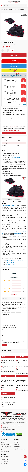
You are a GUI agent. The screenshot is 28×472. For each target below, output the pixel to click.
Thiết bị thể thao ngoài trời (19, 449)
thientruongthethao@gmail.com (9, 429)
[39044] (12, 50)
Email (3, 335)
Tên (3, 329)
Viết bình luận (14, 294)
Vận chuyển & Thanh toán (6, 444)
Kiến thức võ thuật (4, 461)
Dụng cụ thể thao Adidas (18, 9)
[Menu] (1, 5)
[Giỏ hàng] (26, 2)
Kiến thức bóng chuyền (5, 463)
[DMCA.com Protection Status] (19, 434)
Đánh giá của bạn (5, 310)
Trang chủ (3, 9)
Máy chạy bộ (16, 447)
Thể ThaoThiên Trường (8, 205)
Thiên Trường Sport (11, 262)
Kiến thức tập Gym (4, 457)
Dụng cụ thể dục (9, 9)
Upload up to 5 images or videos (9, 325)
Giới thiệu (3, 441)
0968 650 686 (17, 233)
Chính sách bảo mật (5, 451)
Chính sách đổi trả (4, 449)
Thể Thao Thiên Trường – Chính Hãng (15, 260)
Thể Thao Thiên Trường (11, 264)
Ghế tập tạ (16, 441)
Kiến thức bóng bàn (5, 456)
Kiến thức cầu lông (4, 459)
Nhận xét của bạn (6, 314)
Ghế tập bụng (16, 444)
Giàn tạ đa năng (17, 442)
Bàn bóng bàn (17, 446)
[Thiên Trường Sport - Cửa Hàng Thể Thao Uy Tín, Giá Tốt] (14, 2)
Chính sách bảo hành (5, 447)
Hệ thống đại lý (4, 442)
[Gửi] (25, 5)
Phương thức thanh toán (6, 446)
